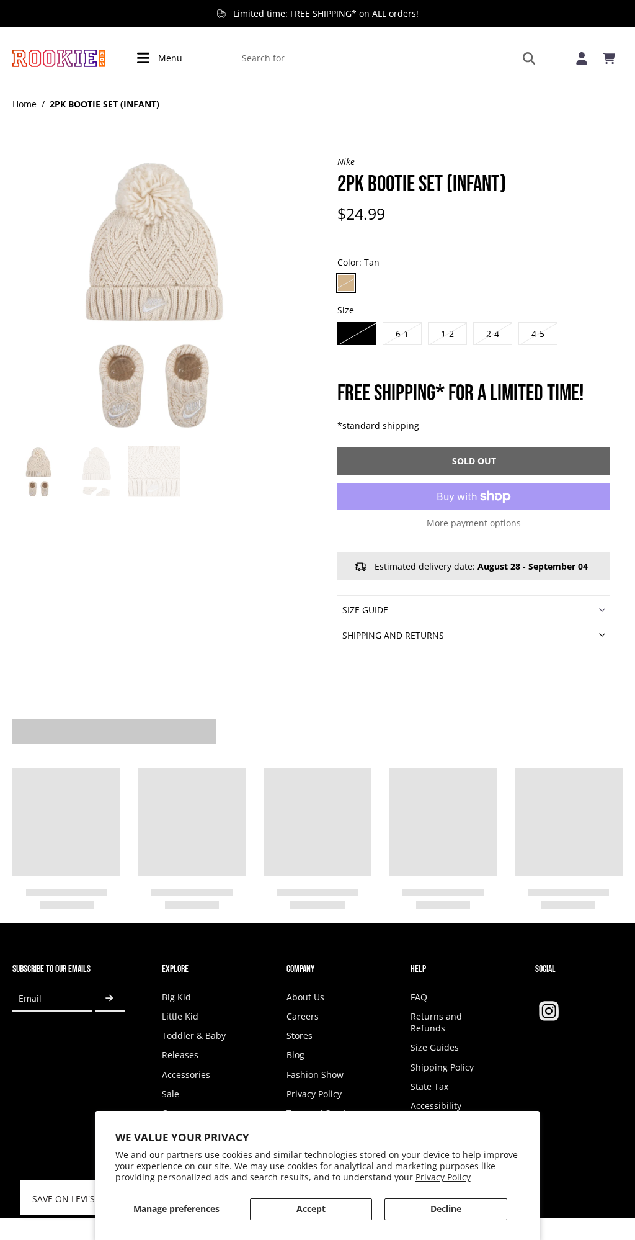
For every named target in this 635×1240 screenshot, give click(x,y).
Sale (170, 1094)
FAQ (419, 997)
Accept (311, 1209)
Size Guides (435, 1047)
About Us (305, 997)
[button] (473, 461)
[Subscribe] (110, 999)
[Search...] (529, 58)
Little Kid (180, 1016)
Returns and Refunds (436, 1022)
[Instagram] (548, 1011)
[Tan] (346, 283)
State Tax (429, 1086)
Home (24, 104)
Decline (445, 1209)
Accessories (186, 1075)
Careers (302, 1016)
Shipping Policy (442, 1067)
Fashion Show (315, 1075)
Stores (299, 1035)
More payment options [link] (474, 524)
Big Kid (176, 997)
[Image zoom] (155, 298)
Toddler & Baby (194, 1035)
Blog (295, 1055)
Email (30, 998)
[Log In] (581, 58)
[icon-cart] (609, 58)
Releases (180, 1055)
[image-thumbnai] (38, 472)
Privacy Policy (443, 1177)
